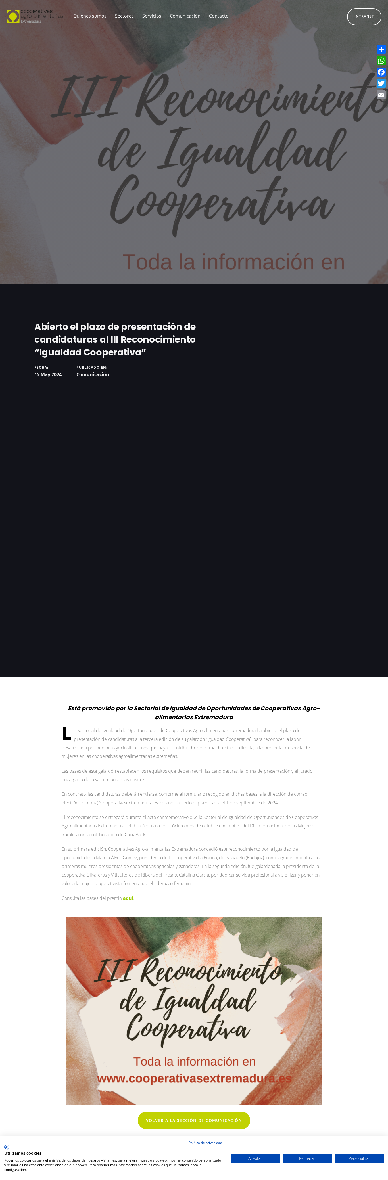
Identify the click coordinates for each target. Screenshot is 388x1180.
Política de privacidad (205, 1142)
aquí (128, 898)
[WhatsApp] (381, 60)
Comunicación (92, 374)
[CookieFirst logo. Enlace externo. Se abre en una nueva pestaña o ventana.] (6, 1147)
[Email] (381, 94)
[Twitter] (381, 83)
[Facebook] (381, 72)
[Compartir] (381, 49)
